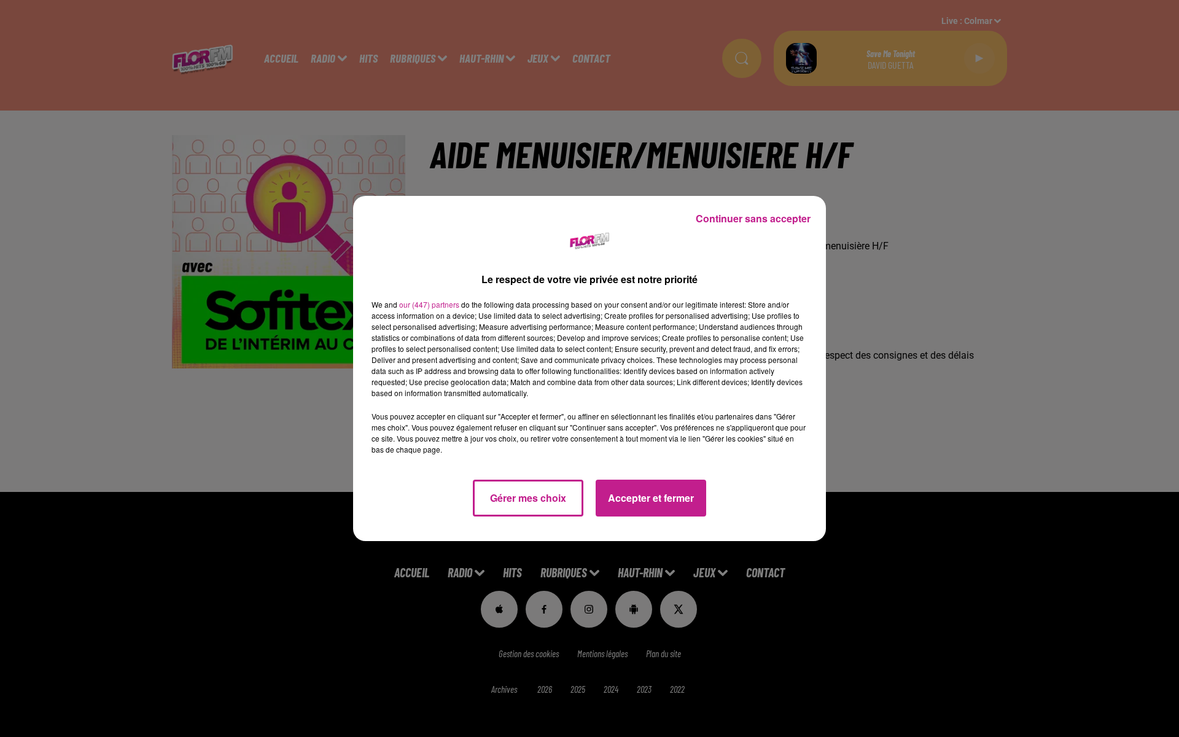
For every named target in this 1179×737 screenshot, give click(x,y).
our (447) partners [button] (429, 304)
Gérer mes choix (528, 498)
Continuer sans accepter (753, 218)
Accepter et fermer (651, 498)
